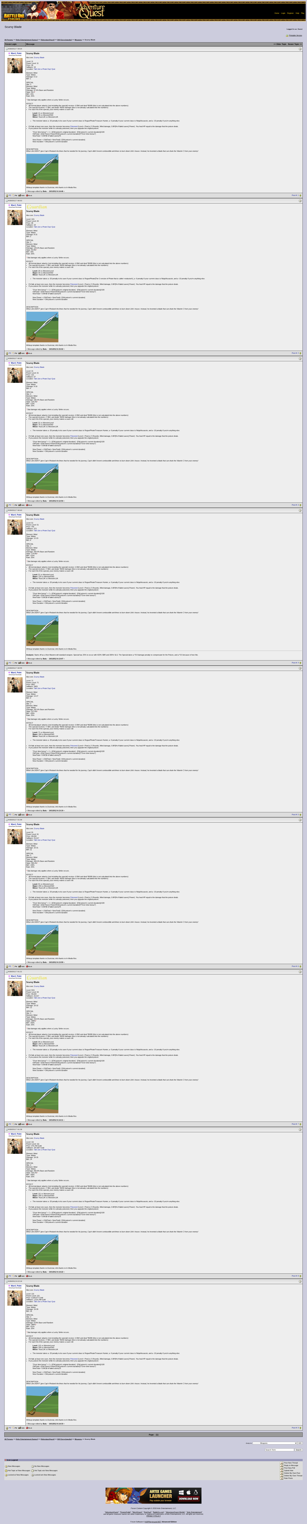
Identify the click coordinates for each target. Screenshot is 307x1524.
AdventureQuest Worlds (175, 1512)
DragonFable (125, 1512)
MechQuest (137, 1512)
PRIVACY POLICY (153, 1516)
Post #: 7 (295, 1124)
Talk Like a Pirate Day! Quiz (44, 69)
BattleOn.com (158, 1512)
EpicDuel (147, 1512)
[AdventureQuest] (47, 40)
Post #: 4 (295, 663)
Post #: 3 (295, 505)
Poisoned (74, 126)
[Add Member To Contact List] (21, 195)
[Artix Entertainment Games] (27, 40)
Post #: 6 (295, 966)
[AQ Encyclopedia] (64, 40)
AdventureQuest (111, 1512)
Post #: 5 (295, 815)
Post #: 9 (295, 1428)
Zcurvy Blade (39, 57)
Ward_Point (16, 53)
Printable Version (295, 35)
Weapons (78, 40)
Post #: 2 (295, 353)
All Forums (8, 40)
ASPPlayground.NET (153, 1522)
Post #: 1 (295, 195)
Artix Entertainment (194, 1512)
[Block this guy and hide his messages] (29, 195)
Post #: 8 (295, 1276)
